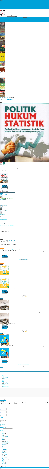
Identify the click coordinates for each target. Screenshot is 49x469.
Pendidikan (3, 453)
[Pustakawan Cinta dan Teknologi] (2, 82)
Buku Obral (3, 376)
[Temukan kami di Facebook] (3, 408)
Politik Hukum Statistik (6, 99)
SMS (4, 18)
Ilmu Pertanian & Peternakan (5, 386)
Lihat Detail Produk (4, 328)
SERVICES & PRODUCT (5, 6)
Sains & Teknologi (4, 457)
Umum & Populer (4, 463)
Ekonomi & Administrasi (5, 377)
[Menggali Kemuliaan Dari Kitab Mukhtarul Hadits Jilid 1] (2, 77)
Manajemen (3, 448)
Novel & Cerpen (4, 452)
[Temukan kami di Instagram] (3, 411)
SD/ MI (2, 458)
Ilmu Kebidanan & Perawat (5, 382)
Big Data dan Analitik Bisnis (24, 294)
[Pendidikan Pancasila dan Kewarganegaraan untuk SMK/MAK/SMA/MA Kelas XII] (2, 96)
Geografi (3, 381)
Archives (1, 466)
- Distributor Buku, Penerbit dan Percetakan (8, 467)
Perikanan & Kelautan (4, 454)
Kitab (2, 447)
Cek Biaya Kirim (4, 3)
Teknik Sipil (3, 462)
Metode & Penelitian (4, 449)
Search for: (1, 428)
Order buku (3, 5)
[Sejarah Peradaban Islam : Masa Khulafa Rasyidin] (2, 41)
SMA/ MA (3, 460)
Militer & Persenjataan (4, 450)
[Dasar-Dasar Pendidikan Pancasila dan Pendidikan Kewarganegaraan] (1, 204)
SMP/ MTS (3, 461)
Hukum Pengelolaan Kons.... (3, 210)
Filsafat (2, 379)
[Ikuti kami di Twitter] (3, 410)
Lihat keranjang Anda (3, 199)
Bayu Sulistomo (4, 240)
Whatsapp (5, 292)
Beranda (3, 1)
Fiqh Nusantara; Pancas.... (3, 214)
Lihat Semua (4, 400)
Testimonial (3, 7)
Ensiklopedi (3, 378)
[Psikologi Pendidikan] (2, 66)
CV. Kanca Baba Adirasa (9, 240)
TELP (4, 19)
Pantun (4, 456)
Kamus (2, 387)
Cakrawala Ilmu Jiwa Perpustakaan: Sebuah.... (24, 329)
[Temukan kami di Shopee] (3, 413)
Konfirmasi (3, 4)
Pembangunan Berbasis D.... (3, 219)
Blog (2, 434)
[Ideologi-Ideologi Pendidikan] (2, 71)
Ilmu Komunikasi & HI (4, 443)
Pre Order (2, 333)
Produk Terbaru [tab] (4, 223)
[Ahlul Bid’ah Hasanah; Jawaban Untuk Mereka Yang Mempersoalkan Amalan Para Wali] (2, 27)
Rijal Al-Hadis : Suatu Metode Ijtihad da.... (24, 259)
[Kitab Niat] (2, 88)
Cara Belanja (3, 2)
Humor (2, 440)
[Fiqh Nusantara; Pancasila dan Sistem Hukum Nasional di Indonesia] (1, 213)
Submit (1, 400)
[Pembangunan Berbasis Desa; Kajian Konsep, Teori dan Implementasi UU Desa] (1, 218)
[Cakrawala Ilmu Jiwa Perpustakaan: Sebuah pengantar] (4, 310)
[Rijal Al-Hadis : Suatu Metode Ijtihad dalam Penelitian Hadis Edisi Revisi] (10, 249)
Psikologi (3, 455)
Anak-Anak (3, 374)
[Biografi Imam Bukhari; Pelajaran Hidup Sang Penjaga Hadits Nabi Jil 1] (2, 52)
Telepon (4, 186)
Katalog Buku (3, 8)
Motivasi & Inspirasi (4, 451)
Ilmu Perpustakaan (4, 385)
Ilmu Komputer (3, 384)
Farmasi (3, 437)
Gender (3, 380)
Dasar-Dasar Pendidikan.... (3, 205)
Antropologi (3, 375)
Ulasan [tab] (2, 222)
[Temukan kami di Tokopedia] (3, 414)
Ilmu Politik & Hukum (5, 97)
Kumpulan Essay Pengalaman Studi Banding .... (24, 364)
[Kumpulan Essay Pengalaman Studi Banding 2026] (4, 344)
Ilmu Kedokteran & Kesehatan (5, 383)
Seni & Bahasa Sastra (4, 459)
